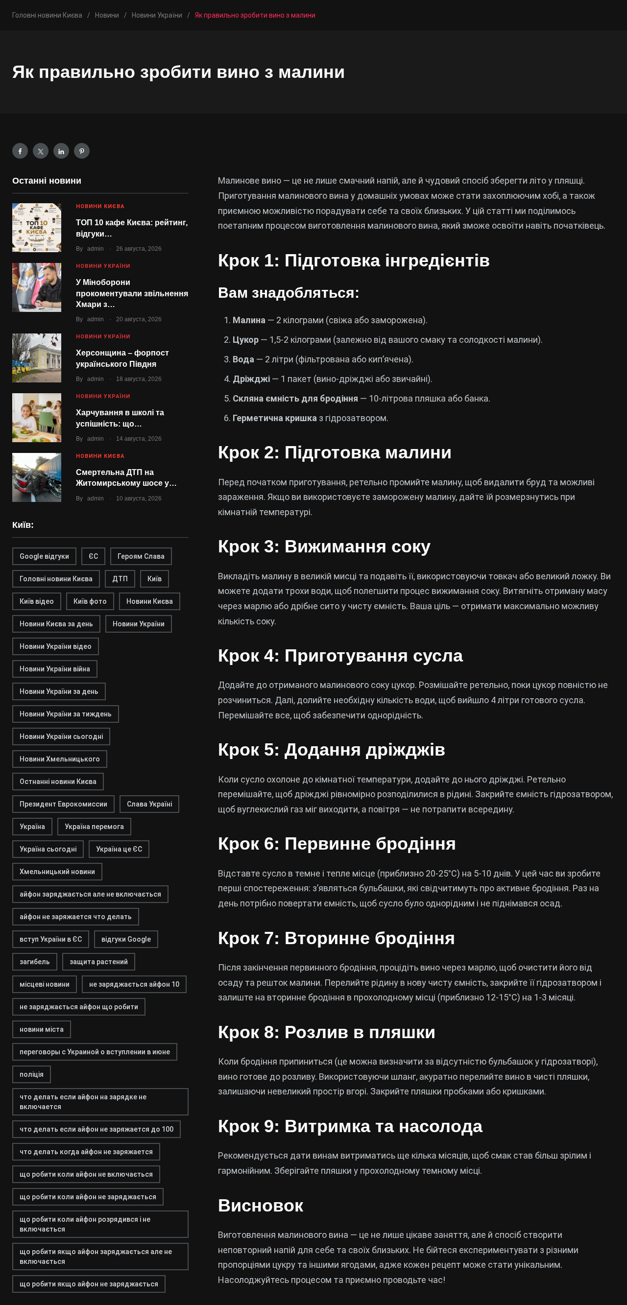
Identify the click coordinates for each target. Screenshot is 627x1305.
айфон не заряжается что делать (76, 917)
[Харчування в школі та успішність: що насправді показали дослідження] (36, 417)
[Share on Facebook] (20, 151)
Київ (154, 579)
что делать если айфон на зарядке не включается (83, 1102)
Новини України (103, 266)
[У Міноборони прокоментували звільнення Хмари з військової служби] (36, 287)
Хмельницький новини (57, 872)
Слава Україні (149, 804)
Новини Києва (100, 206)
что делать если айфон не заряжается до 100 (96, 1129)
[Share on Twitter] (40, 151)
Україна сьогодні (48, 849)
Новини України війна (55, 669)
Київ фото (90, 601)
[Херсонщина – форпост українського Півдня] (36, 357)
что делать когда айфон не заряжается (86, 1152)
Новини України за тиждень (66, 714)
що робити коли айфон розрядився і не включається (85, 1224)
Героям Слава (141, 556)
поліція (32, 1074)
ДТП (120, 579)
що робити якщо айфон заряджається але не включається (96, 1256)
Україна (32, 826)
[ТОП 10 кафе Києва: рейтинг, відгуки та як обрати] (36, 227)
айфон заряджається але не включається (90, 894)
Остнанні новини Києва (58, 781)
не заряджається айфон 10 (134, 984)
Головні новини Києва (56, 579)
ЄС (93, 556)
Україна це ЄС (119, 849)
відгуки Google (126, 939)
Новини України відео (56, 646)
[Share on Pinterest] (82, 151)
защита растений (99, 962)
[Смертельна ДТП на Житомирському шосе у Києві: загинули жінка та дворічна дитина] (36, 477)
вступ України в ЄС (51, 939)
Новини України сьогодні (61, 736)
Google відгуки (44, 556)
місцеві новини (45, 984)
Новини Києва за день (56, 624)
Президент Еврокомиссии (63, 804)
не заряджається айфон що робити (79, 1007)
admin (95, 248)
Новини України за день (59, 691)
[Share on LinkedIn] (61, 151)
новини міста (42, 1029)
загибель (35, 962)
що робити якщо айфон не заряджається (89, 1284)
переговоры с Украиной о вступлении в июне (95, 1052)
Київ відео (37, 601)
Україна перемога (94, 826)
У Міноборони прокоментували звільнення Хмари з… (132, 293)
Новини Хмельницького (60, 759)
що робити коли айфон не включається (86, 1174)
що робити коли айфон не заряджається (88, 1197)
